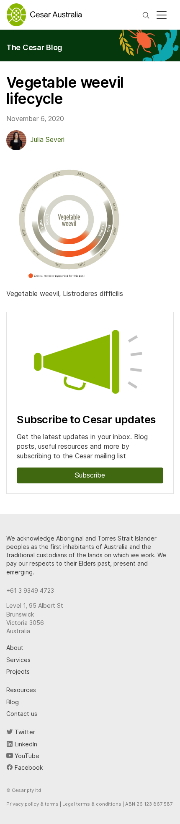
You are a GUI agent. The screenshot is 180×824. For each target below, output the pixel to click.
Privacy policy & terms (32, 804)
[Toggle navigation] (161, 15)
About (14, 647)
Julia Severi (47, 139)
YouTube (26, 755)
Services (18, 659)
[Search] (146, 14)
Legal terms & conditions (91, 804)
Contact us (21, 713)
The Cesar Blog (34, 47)
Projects (18, 671)
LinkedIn (25, 744)
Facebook (28, 767)
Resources (21, 689)
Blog (12, 701)
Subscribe (90, 475)
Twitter (24, 732)
